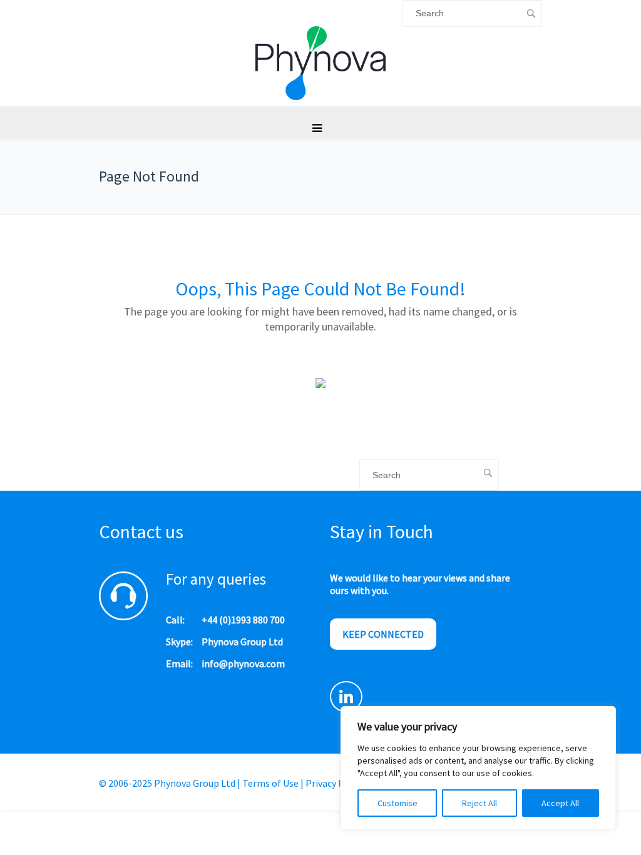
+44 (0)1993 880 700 (243, 619)
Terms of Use (270, 783)
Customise (397, 803)
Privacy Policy (334, 783)
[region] (478, 768)
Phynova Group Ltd (242, 641)
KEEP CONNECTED (383, 634)
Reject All (479, 803)
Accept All (560, 803)
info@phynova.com (243, 663)
